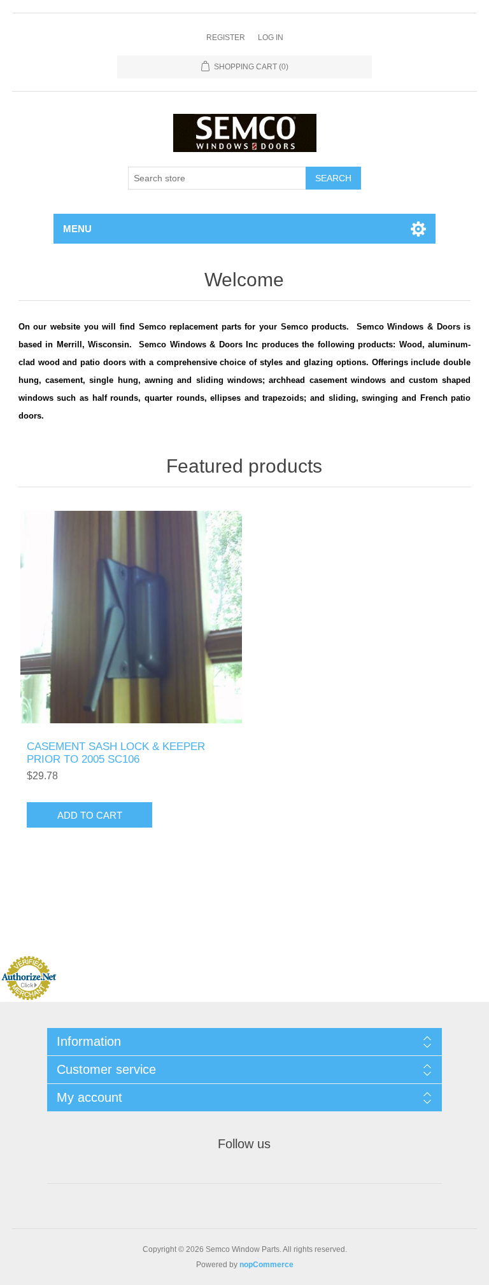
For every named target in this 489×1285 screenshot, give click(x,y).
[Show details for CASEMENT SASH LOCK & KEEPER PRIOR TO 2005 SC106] (131, 617)
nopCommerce (266, 1264)
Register (225, 37)
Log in (270, 37)
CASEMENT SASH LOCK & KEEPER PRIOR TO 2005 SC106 (116, 752)
